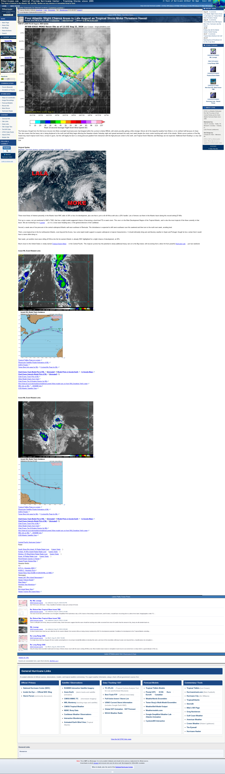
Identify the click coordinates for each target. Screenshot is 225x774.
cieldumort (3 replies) (213, 55)
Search (4, 33)
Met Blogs (5, 28)
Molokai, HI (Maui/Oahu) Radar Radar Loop (32, 554)
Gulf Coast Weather (195, 716)
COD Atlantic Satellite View (27, 388)
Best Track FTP (111, 695)
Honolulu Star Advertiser (26, 584)
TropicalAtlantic (193, 700)
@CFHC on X (54, 661)
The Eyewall (192, 727)
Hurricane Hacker (194, 731)
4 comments (212, 20)
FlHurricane (7, 9)
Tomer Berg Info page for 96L (28, 514)
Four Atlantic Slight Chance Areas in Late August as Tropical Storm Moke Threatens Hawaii (213, 16)
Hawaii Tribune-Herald (25, 580)
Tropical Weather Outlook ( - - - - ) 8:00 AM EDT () (50, 10)
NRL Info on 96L (23, 533)
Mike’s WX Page (193, 708)
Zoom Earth (69, 692)
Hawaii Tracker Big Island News (29, 591)
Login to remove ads (7, 161)
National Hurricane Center (124, 767)
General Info (6, 118)
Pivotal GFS (151, 692)
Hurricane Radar (7, 111)
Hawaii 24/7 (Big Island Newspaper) (30, 577)
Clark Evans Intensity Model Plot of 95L (32, 374)
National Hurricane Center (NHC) (36, 688)
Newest (9, 87)
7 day (45, 10)
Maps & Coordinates (8, 97)
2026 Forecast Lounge (36, 602)
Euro (169, 692)
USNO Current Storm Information (118, 702)
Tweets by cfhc (24, 658)
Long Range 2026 (213, 63)
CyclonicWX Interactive (155, 721)
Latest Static (56, 549)
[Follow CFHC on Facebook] (8, 148)
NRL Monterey (70, 702)
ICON (161, 692)
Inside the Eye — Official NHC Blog (37, 692)
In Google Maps (87, 372)
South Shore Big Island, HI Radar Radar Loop (33, 549)
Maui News (22, 582)
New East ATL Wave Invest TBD (213, 88)
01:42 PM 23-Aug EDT (90, 20)
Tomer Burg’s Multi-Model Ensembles (161, 702)
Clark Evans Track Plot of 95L (28, 376)
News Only (5, 25)
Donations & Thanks (8, 90)
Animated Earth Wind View (75, 722)
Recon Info (5, 105)
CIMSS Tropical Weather (74, 706)
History (79, 10)
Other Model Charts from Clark (28, 379)
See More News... (128, 15)
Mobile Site (5, 137)
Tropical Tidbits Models (155, 688)
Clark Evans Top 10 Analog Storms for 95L (32, 381)
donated (96, 763)
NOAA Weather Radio (114, 713)
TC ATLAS (109, 688)
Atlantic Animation (153, 717)
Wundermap (64, 10)
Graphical (39, 10)
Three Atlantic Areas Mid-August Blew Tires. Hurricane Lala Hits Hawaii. (213, 24)
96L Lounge (34, 627)
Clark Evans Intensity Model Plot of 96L (32, 521)
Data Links (5, 124)
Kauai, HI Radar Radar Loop (27, 556)
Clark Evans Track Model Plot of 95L (31, 372)
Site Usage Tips (7, 126)
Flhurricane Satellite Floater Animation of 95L (33, 362)
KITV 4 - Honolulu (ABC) (26, 568)
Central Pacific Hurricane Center (29, 542)
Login (4, 6)
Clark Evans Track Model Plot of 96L (31, 519)
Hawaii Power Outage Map (27, 561)
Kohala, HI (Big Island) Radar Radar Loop (32, 552)
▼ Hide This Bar (213, 148)
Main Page (5, 22)
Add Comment (68, 20)
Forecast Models (7, 103)
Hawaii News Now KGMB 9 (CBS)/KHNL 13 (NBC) (35, 573)
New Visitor (15, 6)
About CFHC (6, 134)
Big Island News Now (25, 589)
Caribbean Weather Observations (77, 714)
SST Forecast (129, 709)
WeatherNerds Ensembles (156, 699)
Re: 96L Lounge (35, 601)
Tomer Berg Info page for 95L (28, 367)
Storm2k (190, 704)
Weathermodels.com (154, 710)
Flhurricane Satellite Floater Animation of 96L (33, 509)
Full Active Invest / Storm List (117, 699)
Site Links (5, 121)
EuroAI (149, 695)
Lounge (42, 223)
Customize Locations (56, 8)
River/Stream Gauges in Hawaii (28, 559)
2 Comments (54, 20)
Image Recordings (8, 100)
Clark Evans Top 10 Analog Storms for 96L (32, 528)
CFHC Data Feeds (8, 132)
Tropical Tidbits (193, 688)
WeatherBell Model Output (156, 706)
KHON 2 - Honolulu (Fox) (26, 570)
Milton (171, 5)
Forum (4, 87)
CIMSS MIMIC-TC (71, 699)
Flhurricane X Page (129, 654)
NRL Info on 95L (23, 386)
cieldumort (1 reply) (213, 85)
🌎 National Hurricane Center (7, 156)
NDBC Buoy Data (71, 710)
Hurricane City (193, 696)
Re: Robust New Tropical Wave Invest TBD (45, 609)
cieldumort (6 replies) (213, 73)
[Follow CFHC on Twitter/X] (8, 151)
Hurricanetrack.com (195, 692)
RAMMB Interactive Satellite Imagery (79, 688)
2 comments (212, 12)
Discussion (51, 10)
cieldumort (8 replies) (213, 99)
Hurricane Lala (180, 244)
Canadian (159, 695)
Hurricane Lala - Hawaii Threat (213, 102)
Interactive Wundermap (73, 718)
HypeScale (4, 76)
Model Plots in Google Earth (68, 372)
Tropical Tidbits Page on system (29, 360)
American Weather (194, 719)
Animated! (51, 372)
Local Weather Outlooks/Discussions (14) (32, 12)
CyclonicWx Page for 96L (49, 514)
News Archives (6, 30)
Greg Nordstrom (193, 712)
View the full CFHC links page (121, 739)
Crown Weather (193, 723)
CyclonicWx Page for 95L (49, 367)
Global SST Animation (114, 709)
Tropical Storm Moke (59, 244)
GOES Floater (23, 365)
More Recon (6, 108)
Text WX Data (6, 129)
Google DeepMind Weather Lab (158, 714)
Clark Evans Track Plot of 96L (28, 523)
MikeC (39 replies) (213, 61)
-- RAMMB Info (36, 386)
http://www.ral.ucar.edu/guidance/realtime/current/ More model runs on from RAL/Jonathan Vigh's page (53, 384)
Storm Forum (28, 696)
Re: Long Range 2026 (37, 636)
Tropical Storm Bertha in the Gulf (213, 36)
